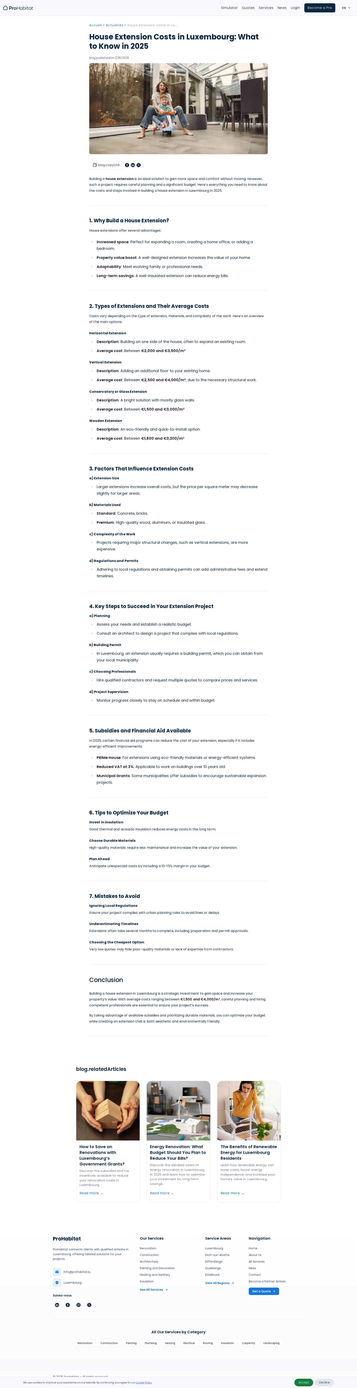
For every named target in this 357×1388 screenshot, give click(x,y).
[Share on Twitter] (139, 165)
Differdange (214, 1261)
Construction (149, 1255)
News (282, 7)
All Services (257, 1261)
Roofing (208, 1343)
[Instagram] (78, 1305)
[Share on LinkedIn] (133, 165)
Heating (170, 1343)
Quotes (248, 7)
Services (266, 7)
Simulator (229, 7)
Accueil (95, 25)
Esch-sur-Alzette (217, 1255)
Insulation (147, 1281)
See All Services (151, 1290)
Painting (131, 1343)
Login (295, 7)
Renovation (148, 1248)
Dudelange (213, 1268)
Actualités (114, 25)
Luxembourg (214, 1248)
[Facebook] (68, 1305)
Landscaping (271, 1343)
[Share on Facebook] (127, 165)
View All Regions (217, 1283)
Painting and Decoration (157, 1268)
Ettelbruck (212, 1275)
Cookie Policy (144, 1382)
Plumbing (151, 1343)
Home (253, 1248)
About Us (255, 1255)
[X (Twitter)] (89, 1305)
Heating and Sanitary (155, 1275)
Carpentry (248, 1343)
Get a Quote (261, 1291)
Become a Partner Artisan (267, 1281)
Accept (304, 1382)
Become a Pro (320, 7)
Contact (255, 1275)
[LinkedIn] (57, 1305)
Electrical (189, 1343)
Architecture (149, 1261)
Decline (324, 1382)
